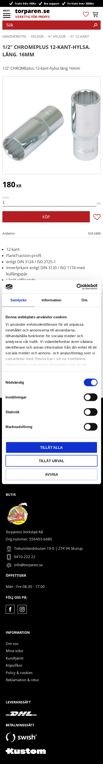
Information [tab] (51, 300)
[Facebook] (10, 609)
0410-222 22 (24, 556)
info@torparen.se (28, 564)
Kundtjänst (14, 658)
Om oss (12, 643)
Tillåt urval (51, 461)
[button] (7, 17)
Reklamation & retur (22, 679)
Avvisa (51, 474)
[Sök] (95, 25)
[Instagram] (22, 609)
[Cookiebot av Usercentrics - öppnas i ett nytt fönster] (76, 287)
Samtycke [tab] (18, 300)
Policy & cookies (19, 672)
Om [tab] (84, 300)
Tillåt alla (51, 447)
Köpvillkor (14, 665)
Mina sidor (14, 650)
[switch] (90, 397)
